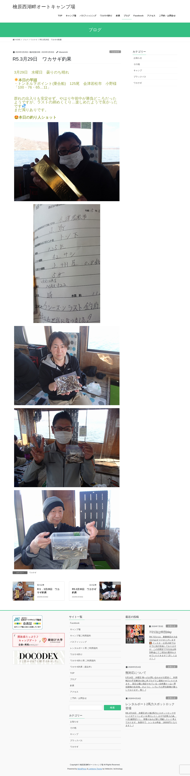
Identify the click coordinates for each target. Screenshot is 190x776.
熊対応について (135, 672)
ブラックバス (140, 76)
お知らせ (138, 58)
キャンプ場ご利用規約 (80, 635)
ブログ (73, 679)
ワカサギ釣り (76, 654)
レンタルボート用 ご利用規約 (84, 648)
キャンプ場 (75, 629)
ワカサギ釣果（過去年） (81, 667)
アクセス (74, 692)
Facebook (74, 623)
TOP (72, 673)
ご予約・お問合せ (78, 698)
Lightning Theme (95, 769)
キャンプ (138, 70)
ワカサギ (115, 52)
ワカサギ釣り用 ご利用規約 (83, 660)
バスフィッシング (78, 642)
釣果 (72, 685)
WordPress (81, 769)
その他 (137, 64)
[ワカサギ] (23, 587)
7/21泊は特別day (160, 632)
